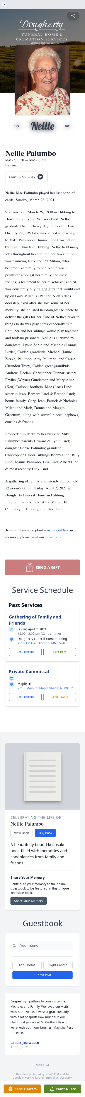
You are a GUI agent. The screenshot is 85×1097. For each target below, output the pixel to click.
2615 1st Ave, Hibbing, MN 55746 (42, 643)
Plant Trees (59, 652)
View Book (21, 833)
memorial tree (58, 529)
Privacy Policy (30, 1078)
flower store (54, 536)
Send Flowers (60, 697)
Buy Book (45, 833)
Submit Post (42, 975)
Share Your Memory (28, 901)
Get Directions (25, 652)
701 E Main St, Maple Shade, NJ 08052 (45, 688)
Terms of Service (54, 1078)
